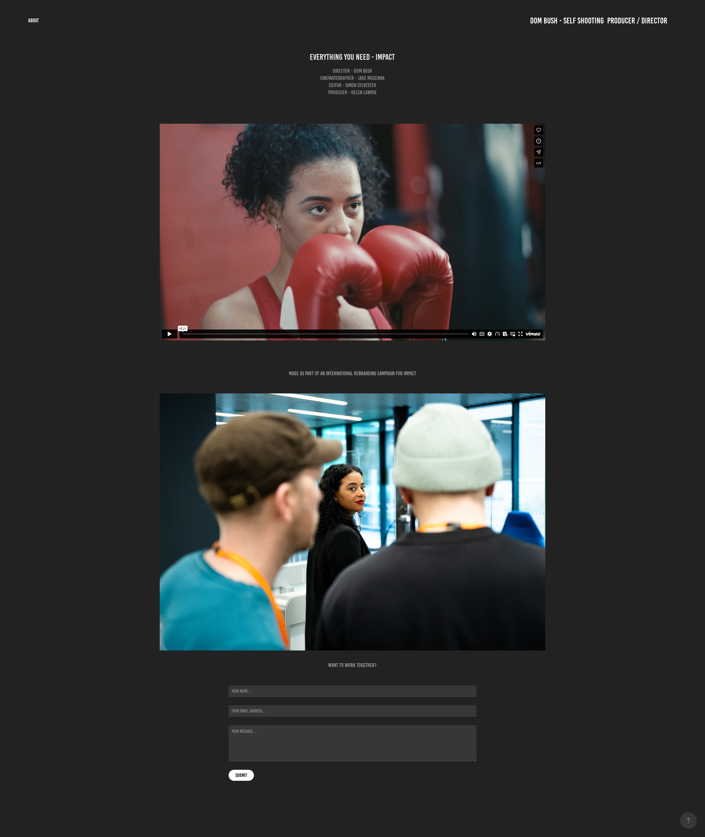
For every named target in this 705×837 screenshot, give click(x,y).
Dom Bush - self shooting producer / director (598, 20)
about (33, 20)
